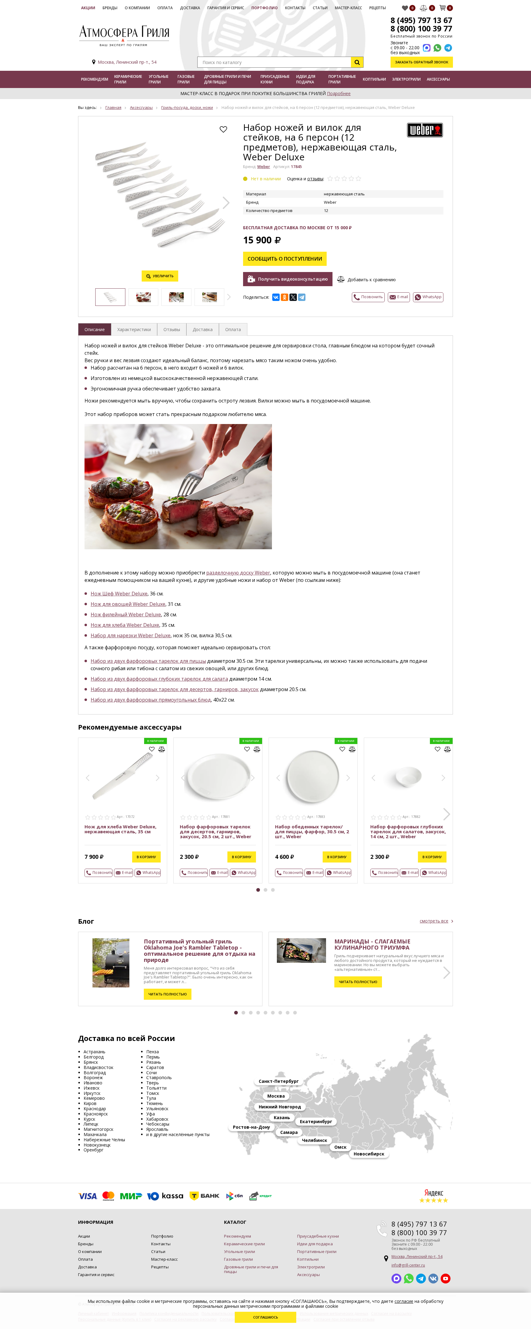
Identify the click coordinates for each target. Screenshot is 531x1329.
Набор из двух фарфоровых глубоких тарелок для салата (159, 678)
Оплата (165, 7)
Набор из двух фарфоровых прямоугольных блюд (151, 699)
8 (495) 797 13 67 (421, 20)
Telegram (421, 1278)
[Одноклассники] (284, 297)
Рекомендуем (94, 79)
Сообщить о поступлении (285, 258)
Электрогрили (406, 79)
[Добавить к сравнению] (161, 749)
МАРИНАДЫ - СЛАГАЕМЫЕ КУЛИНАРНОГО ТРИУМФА (372, 944)
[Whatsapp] (437, 48)
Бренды (110, 7)
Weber (263, 166)
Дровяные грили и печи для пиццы (227, 79)
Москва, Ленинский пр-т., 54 (127, 62)
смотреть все (434, 921)
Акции (88, 7)
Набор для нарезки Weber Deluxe (131, 635)
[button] (226, 203)
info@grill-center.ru (408, 1265)
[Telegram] (301, 297)
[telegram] (448, 48)
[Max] (427, 48)
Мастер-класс (348, 7)
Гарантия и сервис (225, 7)
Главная (113, 107)
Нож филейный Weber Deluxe (126, 614)
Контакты (295, 7)
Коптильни (374, 79)
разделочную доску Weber (238, 572)
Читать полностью (167, 994)
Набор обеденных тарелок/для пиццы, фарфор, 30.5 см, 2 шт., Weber (312, 831)
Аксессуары (438, 79)
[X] (293, 297)
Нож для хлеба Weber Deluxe (125, 625)
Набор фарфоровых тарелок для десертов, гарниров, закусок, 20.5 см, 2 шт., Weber (215, 831)
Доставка (190, 7)
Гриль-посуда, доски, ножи (187, 107)
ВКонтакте (433, 1278)
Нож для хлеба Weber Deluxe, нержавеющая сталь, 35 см (120, 829)
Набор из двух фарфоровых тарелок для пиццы (148, 661)
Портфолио (264, 7)
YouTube (445, 1278)
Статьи (320, 7)
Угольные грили (158, 79)
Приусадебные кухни (275, 79)
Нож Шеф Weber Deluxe (119, 593)
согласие (404, 1301)
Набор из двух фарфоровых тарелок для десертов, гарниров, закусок (175, 689)
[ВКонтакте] (276, 297)
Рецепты (377, 7)
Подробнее (339, 93)
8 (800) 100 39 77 (421, 28)
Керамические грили (128, 79)
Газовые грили (186, 79)
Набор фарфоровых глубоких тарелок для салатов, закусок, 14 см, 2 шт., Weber (408, 831)
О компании (137, 7)
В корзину (146, 857)
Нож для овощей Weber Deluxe (128, 604)
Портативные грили (342, 79)
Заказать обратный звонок (421, 62)
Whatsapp (409, 1278)
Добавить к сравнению (372, 279)
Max (396, 1278)
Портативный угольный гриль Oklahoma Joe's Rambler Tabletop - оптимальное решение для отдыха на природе (199, 950)
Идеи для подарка (305, 79)
